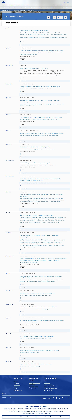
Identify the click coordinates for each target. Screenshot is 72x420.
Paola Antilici (32, 262)
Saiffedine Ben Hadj (54, 239)
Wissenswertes (17, 385)
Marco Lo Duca (22, 322)
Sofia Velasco (29, 247)
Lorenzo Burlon (53, 34)
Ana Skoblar (53, 75)
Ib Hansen (60, 217)
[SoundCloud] (65, 398)
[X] (53, 398)
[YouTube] (62, 398)
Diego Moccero (31, 222)
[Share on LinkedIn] (61, 17)
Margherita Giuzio (58, 220)
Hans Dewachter (30, 240)
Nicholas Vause (30, 105)
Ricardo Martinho (44, 242)
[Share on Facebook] (58, 17)
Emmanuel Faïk (51, 198)
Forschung (9, 10)
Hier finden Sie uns (18, 390)
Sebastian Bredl (43, 34)
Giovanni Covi (28, 220)
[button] (66, 2)
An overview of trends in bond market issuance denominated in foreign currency (39, 320)
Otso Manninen (34, 242)
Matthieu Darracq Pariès (33, 295)
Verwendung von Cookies (49, 386)
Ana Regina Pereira (30, 245)
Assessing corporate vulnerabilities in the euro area (32, 147)
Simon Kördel (44, 104)
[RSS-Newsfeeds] (68, 398)
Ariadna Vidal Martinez (43, 338)
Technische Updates (33, 386)
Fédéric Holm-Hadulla (24, 119)
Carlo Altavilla (22, 32)
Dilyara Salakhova (52, 135)
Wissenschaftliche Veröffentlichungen (19, 10)
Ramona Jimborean (23, 242)
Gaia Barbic (44, 239)
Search (64, 2)
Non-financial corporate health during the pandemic (32, 163)
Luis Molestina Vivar (23, 201)
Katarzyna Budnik (23, 217)
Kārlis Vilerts (22, 39)
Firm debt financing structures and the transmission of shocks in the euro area (39, 117)
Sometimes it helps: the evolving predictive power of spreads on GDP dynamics (39, 350)
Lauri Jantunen (59, 240)
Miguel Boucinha (23, 198)
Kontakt (15, 388)
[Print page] (48, 17)
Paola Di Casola (22, 75)
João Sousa (39, 281)
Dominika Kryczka (54, 104)
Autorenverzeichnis (31, 10)
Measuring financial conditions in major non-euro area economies (36, 306)
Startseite (4, 10)
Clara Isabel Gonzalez (41, 240)
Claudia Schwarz (30, 281)
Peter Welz (49, 149)
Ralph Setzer (32, 149)
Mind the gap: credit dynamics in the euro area (31, 68)
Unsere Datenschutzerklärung (29, 413)
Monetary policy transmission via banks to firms (31, 30)
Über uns (16, 381)
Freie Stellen (16, 383)
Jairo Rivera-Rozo (41, 245)
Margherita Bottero (32, 32)
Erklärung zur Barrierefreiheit (50, 388)
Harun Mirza (22, 222)
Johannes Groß (51, 217)
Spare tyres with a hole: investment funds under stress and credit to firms (38, 86)
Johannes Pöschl (30, 54)
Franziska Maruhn (31, 37)
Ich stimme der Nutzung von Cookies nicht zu (53, 416)
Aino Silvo (61, 37)
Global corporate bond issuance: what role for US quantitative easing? (37, 336)
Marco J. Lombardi (23, 366)
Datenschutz (47, 383)
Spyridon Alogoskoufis (34, 104)
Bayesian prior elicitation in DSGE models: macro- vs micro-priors (36, 364)
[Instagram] (59, 398)
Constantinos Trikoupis (53, 245)
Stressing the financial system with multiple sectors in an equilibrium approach (39, 133)
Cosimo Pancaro (51, 222)
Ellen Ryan (43, 201)
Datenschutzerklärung (49, 384)
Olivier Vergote (48, 281)
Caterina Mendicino (33, 75)
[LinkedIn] (56, 398)
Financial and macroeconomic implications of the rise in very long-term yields (39, 50)
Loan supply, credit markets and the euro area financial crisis (35, 293)
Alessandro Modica (42, 37)
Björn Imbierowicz (43, 32)
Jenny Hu (51, 240)
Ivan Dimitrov (41, 217)
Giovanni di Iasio (23, 104)
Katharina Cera (42, 198)
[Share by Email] (65, 17)
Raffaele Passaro (32, 352)
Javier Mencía (53, 242)
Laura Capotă (32, 198)
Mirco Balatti (33, 217)
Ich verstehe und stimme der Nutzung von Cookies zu (19, 416)
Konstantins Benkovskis (32, 34)
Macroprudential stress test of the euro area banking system (35, 215)
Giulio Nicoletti (52, 37)
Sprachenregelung (48, 390)
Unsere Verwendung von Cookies (44, 413)
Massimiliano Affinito (34, 239)
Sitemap (4, 393)
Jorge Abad (53, 32)
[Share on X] (54, 17)
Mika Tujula (53, 119)
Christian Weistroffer (52, 201)
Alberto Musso (34, 119)
